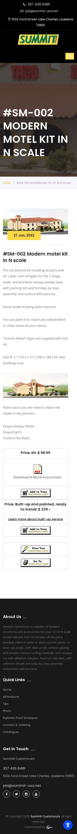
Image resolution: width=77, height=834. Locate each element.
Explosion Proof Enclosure (20, 718)
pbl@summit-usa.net (41, 11)
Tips (5, 704)
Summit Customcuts (45, 816)
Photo (7, 711)
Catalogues (11, 732)
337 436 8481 (39, 4)
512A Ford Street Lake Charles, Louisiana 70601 (42, 22)
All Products (11, 697)
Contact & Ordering (16, 725)
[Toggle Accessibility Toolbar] (68, 825)
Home (7, 183)
